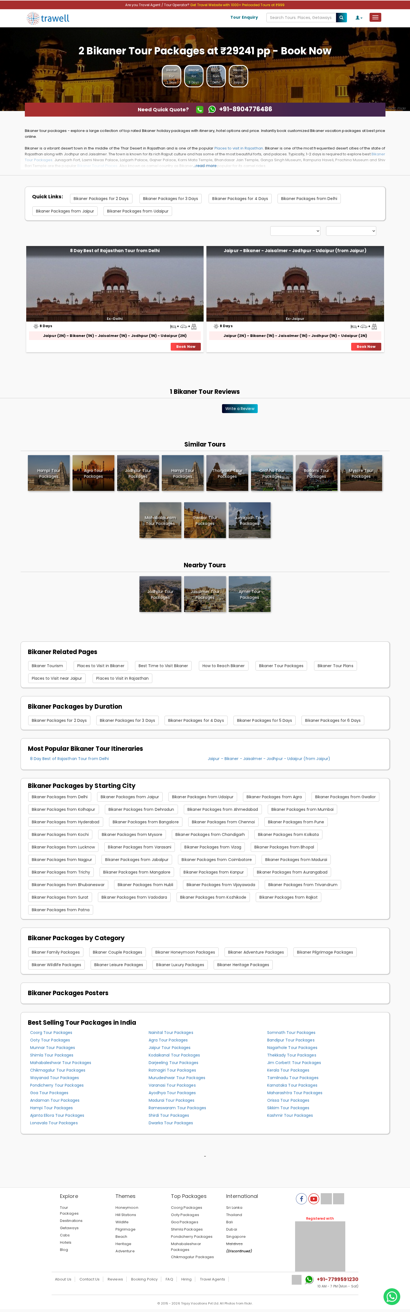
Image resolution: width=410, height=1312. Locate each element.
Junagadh (249, 520)
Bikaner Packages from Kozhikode (213, 897)
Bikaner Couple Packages (117, 952)
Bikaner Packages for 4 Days (240, 198)
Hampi (48, 473)
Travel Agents (212, 1279)
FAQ (169, 1279)
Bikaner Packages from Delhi (309, 198)
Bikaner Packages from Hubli (145, 884)
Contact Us (89, 1279)
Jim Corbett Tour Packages (294, 1062)
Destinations (71, 1220)
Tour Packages (69, 1210)
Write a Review (239, 408)
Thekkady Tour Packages (291, 1055)
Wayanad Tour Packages (54, 1078)
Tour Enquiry (244, 17)
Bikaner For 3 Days (194, 76)
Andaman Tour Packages (55, 1100)
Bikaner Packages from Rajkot (288, 897)
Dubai (231, 1229)
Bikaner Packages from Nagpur (62, 859)
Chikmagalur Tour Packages (58, 1070)
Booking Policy (144, 1279)
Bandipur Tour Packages (291, 1040)
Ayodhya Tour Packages (172, 1093)
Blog (64, 1249)
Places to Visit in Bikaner (100, 666)
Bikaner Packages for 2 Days (101, 198)
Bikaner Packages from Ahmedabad (222, 809)
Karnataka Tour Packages (292, 1085)
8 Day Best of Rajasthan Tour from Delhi (115, 251)
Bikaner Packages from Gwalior (345, 797)
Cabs (65, 1235)
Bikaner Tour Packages (281, 666)
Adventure (125, 1251)
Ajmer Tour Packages (250, 594)
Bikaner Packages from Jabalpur (136, 859)
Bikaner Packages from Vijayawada (221, 884)
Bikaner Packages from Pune (296, 822)
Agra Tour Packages (168, 1040)
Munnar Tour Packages (52, 1047)
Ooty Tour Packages (50, 1040)
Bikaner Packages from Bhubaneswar (68, 884)
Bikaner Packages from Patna (61, 910)
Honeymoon (126, 1207)
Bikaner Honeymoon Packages (185, 952)
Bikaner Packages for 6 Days (333, 720)
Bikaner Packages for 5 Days (264, 720)
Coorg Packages (186, 1207)
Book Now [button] (185, 346)
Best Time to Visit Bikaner (163, 666)
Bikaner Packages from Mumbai (302, 809)
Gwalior (205, 520)
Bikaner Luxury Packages (180, 965)
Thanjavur (227, 473)
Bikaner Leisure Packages (118, 965)
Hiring (186, 1279)
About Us (63, 1279)
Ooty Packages (185, 1214)
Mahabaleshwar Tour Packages (60, 1062)
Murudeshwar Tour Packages (177, 1078)
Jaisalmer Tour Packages (205, 594)
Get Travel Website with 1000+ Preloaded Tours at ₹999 (237, 5)
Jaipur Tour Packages (170, 1047)
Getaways (69, 1228)
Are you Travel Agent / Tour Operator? (157, 5)
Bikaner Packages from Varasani (139, 847)
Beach (121, 1236)
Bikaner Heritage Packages (243, 965)
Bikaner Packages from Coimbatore (217, 859)
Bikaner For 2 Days (171, 76)
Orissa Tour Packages (288, 1100)
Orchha (271, 473)
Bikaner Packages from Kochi (60, 834)
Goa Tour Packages (49, 1093)
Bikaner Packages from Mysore (132, 834)
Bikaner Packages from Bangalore (146, 822)
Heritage (123, 1243)
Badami (316, 473)
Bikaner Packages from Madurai (296, 859)
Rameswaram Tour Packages (177, 1108)
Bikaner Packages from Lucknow (63, 847)
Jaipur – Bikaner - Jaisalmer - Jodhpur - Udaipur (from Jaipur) (295, 251)
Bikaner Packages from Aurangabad (292, 872)
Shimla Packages (187, 1229)
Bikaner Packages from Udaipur (137, 211)
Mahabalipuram (160, 520)
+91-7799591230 (337, 1279)
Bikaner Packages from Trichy (61, 872)
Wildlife (122, 1222)
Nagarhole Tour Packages (292, 1047)
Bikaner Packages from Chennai (223, 822)
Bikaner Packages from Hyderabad (66, 822)
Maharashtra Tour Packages (295, 1093)
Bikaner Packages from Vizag (212, 847)
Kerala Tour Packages (288, 1070)
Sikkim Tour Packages (288, 1108)
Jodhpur (138, 473)
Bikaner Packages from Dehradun (141, 809)
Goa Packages (184, 1222)
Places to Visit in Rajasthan (122, 678)
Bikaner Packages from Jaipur (65, 211)
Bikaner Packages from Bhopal (284, 847)
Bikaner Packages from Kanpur (214, 872)
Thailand (234, 1214)
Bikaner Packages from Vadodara (134, 897)
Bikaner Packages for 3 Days (170, 198)
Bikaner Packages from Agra (274, 797)
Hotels (66, 1242)
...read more (205, 165)
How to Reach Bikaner (223, 666)
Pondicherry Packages (192, 1236)
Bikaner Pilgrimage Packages (325, 952)
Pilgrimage (125, 1229)
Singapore (236, 1236)
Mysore (361, 473)
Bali (229, 1222)
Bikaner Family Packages (56, 952)
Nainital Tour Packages (171, 1032)
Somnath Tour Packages (291, 1032)
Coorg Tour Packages (51, 1032)
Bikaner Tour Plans (335, 666)
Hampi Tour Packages (51, 1108)
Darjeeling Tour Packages (173, 1062)
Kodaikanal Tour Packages (174, 1055)
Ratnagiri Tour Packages (172, 1070)
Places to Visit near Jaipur (57, 678)
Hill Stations (125, 1214)
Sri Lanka (234, 1207)
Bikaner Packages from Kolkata (288, 834)
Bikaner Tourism (47, 666)
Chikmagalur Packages (192, 1257)
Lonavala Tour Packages (54, 1123)
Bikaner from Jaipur (238, 76)
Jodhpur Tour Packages (160, 594)
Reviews (115, 1279)
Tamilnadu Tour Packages (293, 1078)
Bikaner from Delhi (216, 76)
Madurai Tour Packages (172, 1100)
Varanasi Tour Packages (172, 1085)
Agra (93, 473)
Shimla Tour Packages (52, 1055)
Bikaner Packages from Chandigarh (210, 834)
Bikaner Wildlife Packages (56, 965)
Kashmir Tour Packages (290, 1115)
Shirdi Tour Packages (169, 1115)
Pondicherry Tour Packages (57, 1085)
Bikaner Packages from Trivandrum (302, 884)
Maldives (234, 1243)
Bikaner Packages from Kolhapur (63, 809)
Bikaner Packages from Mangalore (136, 872)
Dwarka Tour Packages (171, 1123)
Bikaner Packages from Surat (60, 897)
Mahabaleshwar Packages (186, 1246)
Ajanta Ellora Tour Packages (57, 1115)
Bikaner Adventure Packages (256, 952)
